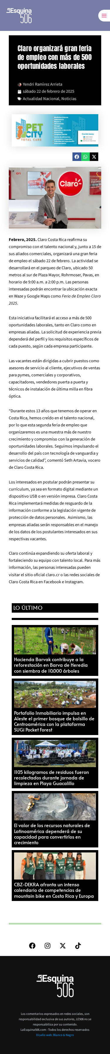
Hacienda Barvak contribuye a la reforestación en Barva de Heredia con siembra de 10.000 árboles (51, 665)
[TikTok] (78, 945)
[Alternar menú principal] (104, 15)
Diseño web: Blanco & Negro (55, 1035)
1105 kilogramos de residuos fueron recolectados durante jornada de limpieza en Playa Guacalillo (51, 777)
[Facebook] (32, 945)
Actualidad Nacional (41, 99)
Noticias (68, 99)
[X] (63, 945)
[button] (76, 156)
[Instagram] (47, 945)
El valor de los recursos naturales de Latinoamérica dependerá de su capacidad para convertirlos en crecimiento (52, 833)
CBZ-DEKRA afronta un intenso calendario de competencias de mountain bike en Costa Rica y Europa (54, 890)
